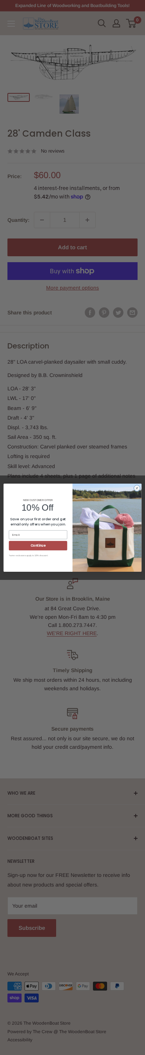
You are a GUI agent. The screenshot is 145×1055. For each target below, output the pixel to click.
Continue (38, 545)
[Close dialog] (137, 488)
